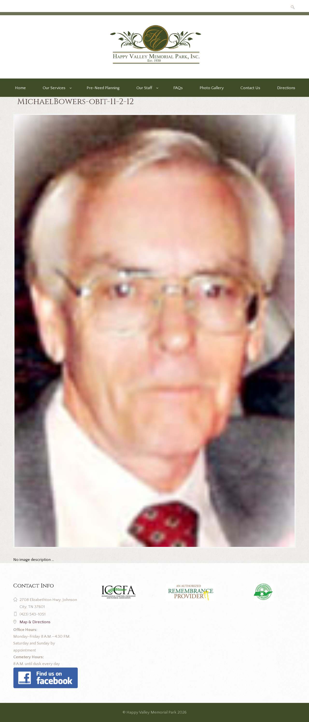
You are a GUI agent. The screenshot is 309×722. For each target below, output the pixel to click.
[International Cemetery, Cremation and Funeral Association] (45, 671)
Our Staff (144, 88)
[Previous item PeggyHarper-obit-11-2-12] (83, 331)
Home (20, 88)
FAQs (178, 88)
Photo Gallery (212, 88)
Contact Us (250, 88)
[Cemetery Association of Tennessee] (263, 592)
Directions (286, 88)
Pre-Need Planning (103, 88)
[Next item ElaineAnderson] (225, 331)
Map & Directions (35, 622)
